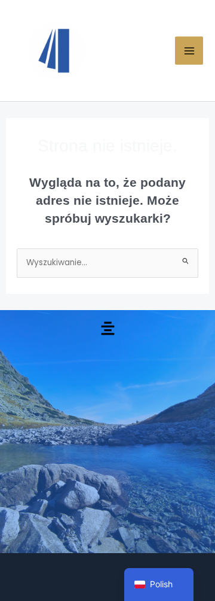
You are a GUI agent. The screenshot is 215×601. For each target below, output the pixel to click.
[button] (107, 329)
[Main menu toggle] (189, 51)
